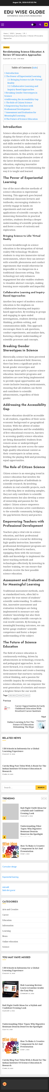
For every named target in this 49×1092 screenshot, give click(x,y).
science (26, 695)
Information (7, 925)
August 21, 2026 (9, 754)
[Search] (40, 24)
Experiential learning (10, 877)
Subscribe (46, 24)
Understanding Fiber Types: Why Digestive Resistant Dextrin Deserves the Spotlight (31, 830)
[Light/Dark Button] (33, 24)
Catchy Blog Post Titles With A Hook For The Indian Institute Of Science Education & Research (24, 769)
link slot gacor (8, 890)
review (20, 695)
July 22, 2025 (8, 1029)
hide (35, 67)
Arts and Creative (10, 909)
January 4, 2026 (27, 816)
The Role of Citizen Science (18, 102)
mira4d (5, 887)
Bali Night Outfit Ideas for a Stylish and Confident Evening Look (33, 811)
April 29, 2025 (8, 774)
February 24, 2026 (28, 993)
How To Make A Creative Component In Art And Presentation (32, 849)
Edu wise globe (24, 12)
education (12, 695)
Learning (6, 931)
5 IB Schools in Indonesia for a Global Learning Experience (20, 750)
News (4, 936)
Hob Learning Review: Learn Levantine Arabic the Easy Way (32, 988)
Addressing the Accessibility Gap (21, 99)
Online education (10, 941)
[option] (24, 812)
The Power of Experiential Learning (22, 76)
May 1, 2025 (25, 854)
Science (6, 47)
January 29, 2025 (10, 59)
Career (5, 914)
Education (7, 920)
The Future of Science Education (21, 119)
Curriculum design (9, 866)
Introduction (11, 73)
